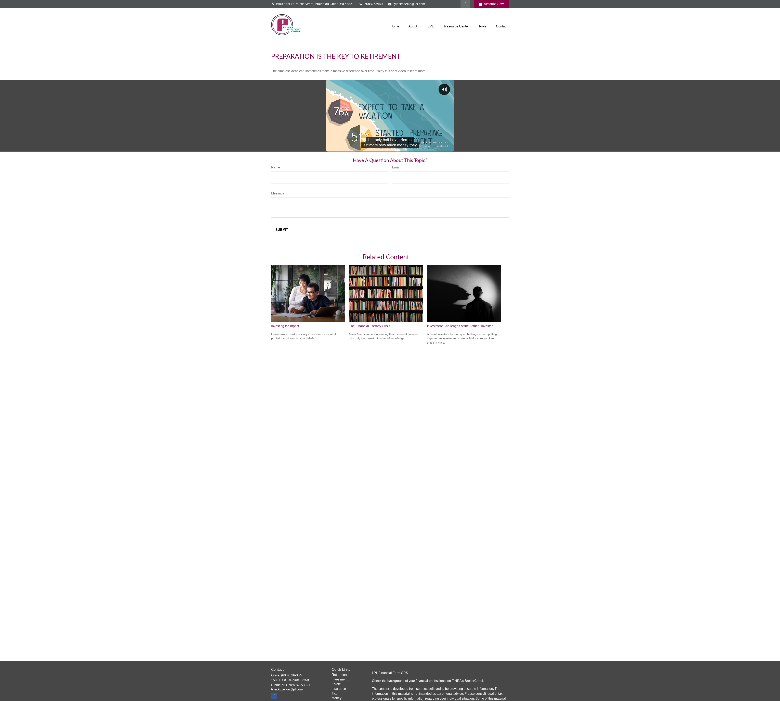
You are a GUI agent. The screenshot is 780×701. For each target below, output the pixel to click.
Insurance (339, 688)
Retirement (340, 674)
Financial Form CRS (393, 673)
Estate (336, 684)
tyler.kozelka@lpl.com (409, 4)
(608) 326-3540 (292, 675)
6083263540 (373, 4)
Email (396, 167)
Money (336, 698)
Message (277, 193)
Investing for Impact (285, 326)
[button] (395, 26)
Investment (339, 679)
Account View (494, 4)
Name (275, 167)
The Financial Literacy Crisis (369, 326)
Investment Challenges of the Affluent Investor (460, 326)
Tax (334, 693)
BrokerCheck (474, 681)
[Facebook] (465, 4)
